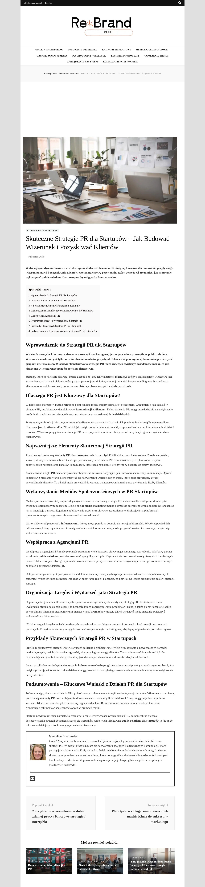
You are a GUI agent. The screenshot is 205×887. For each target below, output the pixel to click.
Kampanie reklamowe (116, 50)
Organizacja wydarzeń (52, 56)
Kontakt (48, 3)
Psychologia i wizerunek (89, 56)
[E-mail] (32, 779)
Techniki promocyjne (125, 56)
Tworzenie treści (156, 56)
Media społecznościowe (152, 50)
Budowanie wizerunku (82, 50)
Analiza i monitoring (49, 50)
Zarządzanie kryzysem (82, 62)
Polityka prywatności (32, 3)
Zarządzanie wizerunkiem (120, 62)
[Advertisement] (102, 109)
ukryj (46, 289)
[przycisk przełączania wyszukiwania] (179, 2)
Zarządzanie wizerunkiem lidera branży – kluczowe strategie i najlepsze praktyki (151, 865)
